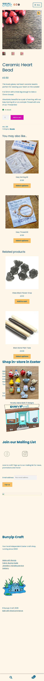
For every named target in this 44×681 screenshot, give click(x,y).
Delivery (5, 568)
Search (11, 677)
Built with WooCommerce (12, 611)
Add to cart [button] (22, 301)
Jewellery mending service (13, 566)
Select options (22, 185)
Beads (12, 129)
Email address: (8, 477)
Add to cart (17, 117)
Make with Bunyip (9, 560)
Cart (28, 675)
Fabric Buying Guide (10, 563)
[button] (38, 13)
